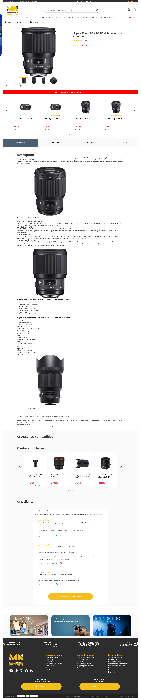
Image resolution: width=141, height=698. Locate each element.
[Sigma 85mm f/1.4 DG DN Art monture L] (86, 107)
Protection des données (116, 666)
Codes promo (51, 666)
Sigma (43, 22)
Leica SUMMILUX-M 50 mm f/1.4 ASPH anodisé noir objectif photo (105, 476)
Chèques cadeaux (52, 657)
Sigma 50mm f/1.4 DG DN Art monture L (23, 119)
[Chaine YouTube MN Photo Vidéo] (11, 670)
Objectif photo (18, 22)
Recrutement (112, 659)
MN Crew (49, 670)
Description (20, 142)
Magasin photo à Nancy (85, 666)
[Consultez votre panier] (134, 10)
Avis (122, 143)
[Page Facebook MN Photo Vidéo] (26, 671)
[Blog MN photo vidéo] (70, 625)
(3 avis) (85, 40)
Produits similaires (90, 143)
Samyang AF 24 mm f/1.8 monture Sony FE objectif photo (82, 476)
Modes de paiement (84, 664)
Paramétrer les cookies (116, 668)
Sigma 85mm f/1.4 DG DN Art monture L (83, 119)
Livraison (80, 662)
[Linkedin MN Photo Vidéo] (31, 670)
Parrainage (50, 659)
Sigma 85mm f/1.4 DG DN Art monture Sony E (113, 119)
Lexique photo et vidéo (116, 670)
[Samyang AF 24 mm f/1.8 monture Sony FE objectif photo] (82, 463)
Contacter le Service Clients (86, 657)
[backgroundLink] (1, 349)
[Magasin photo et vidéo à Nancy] (29, 625)
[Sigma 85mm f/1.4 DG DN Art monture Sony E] (116, 107)
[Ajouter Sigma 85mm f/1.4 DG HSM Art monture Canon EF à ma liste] (124, 37)
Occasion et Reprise (53, 668)
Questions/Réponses (84, 659)
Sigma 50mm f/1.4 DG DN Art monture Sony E (53, 119)
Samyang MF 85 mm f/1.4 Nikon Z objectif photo (35, 475)
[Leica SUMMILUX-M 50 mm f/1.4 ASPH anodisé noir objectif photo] (106, 463)
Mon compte (81, 668)
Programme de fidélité (54, 664)
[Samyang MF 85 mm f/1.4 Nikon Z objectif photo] (35, 463)
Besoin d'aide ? (129, 1)
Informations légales (115, 662)
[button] (69, 134)
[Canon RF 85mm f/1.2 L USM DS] (59, 463)
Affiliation (49, 662)
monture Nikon (36, 217)
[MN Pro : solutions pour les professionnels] (112, 625)
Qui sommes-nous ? (115, 657)
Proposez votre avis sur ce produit (70, 597)
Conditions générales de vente (118, 664)
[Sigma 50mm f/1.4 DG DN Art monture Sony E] (55, 107)
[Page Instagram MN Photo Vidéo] (21, 671)
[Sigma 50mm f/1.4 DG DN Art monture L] (25, 107)
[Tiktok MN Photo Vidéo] (16, 671)
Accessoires (55, 143)
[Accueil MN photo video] (15, 11)
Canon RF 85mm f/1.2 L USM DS (58, 475)
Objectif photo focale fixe (32, 22)
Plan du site (112, 672)
